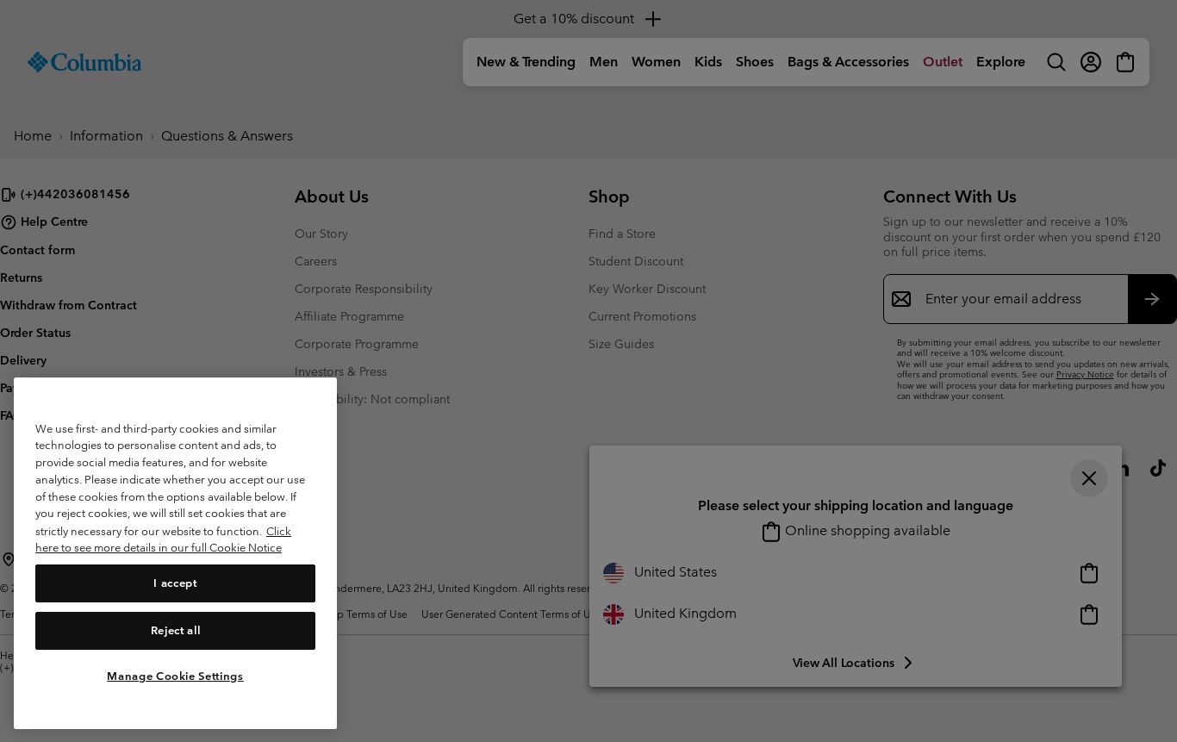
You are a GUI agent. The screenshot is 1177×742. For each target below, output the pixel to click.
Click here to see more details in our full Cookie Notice (163, 539)
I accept (174, 583)
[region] (175, 552)
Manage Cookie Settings (175, 675)
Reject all (176, 629)
